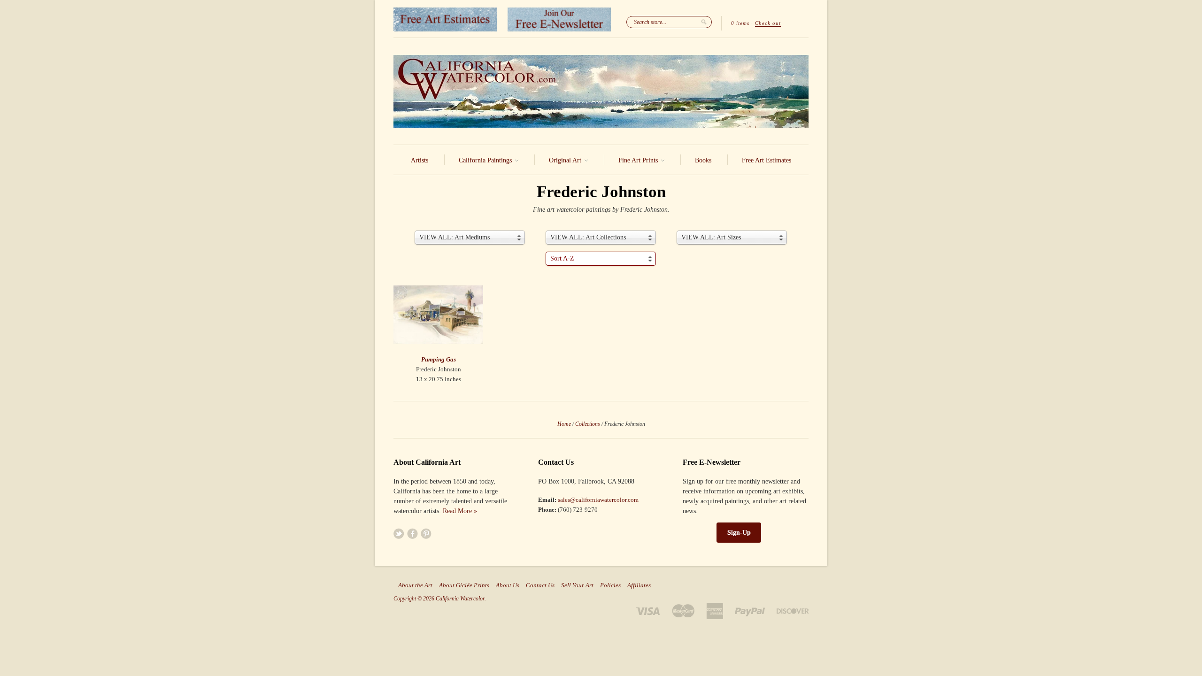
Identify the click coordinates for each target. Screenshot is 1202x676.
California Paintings (486, 160)
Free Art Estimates (766, 160)
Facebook (412, 533)
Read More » (460, 511)
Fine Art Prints (639, 160)
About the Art (415, 585)
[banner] (601, 91)
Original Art (566, 160)
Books (703, 160)
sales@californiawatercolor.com (598, 499)
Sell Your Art (577, 585)
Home (564, 424)
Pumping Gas (438, 359)
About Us (507, 585)
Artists (419, 160)
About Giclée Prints (464, 585)
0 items (740, 23)
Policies (610, 585)
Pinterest (426, 533)
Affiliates (639, 585)
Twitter (398, 533)
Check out (768, 23)
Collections (587, 424)
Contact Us (540, 585)
